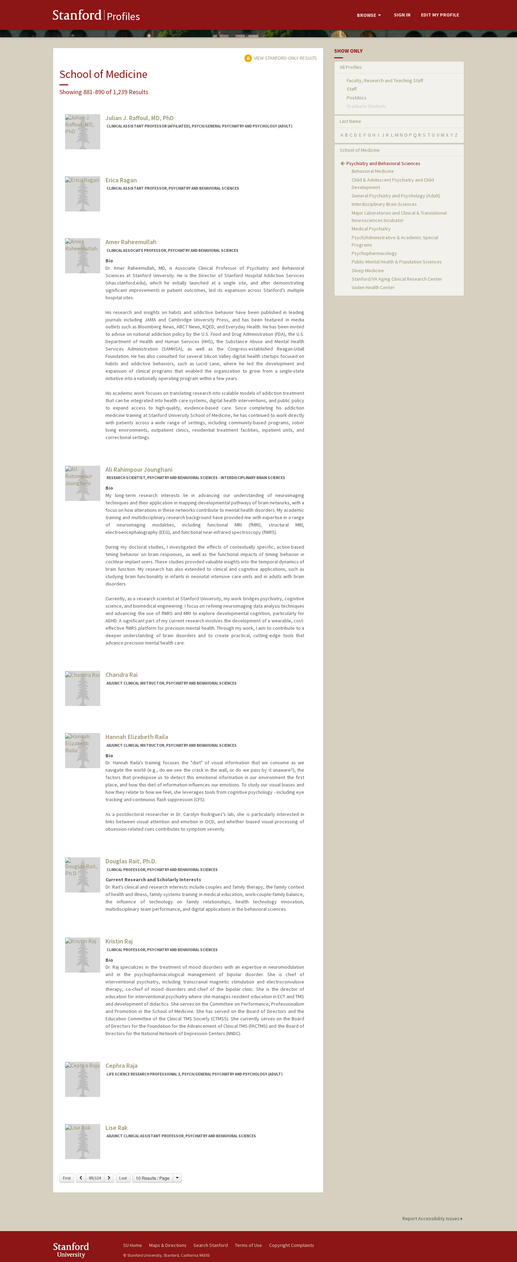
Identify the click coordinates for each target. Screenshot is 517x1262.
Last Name (350, 121)
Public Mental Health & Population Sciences (397, 262)
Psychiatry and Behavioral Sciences (383, 163)
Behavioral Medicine (373, 171)
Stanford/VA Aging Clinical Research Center (397, 279)
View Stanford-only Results (285, 58)
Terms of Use (248, 1245)
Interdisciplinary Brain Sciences (384, 204)
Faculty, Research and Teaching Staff (385, 80)
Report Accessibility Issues (431, 1218)
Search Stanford (210, 1245)
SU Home (132, 1245)
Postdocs (356, 97)
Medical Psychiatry (371, 228)
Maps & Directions (167, 1245)
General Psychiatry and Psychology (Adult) (396, 195)
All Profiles (351, 67)
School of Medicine (360, 150)
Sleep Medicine (368, 270)
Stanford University (83, 1250)
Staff (352, 89)
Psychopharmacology (374, 253)
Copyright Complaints (291, 1245)
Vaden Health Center (373, 287)
